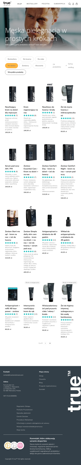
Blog (41, 383)
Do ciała (41, 59)
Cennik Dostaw (22, 416)
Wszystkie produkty (15, 72)
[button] (10, 115)
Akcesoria (39, 66)
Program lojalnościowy (47, 386)
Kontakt (42, 389)
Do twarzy (27, 59)
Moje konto (21, 430)
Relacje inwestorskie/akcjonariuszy (30, 427)
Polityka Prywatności (25, 410)
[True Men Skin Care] (7, 4)
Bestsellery (12, 59)
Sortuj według (71, 65)
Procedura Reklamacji (25, 420)
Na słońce (11, 66)
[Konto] (73, 4)
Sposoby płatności (24, 413)
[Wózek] (77, 4)
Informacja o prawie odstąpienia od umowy (33, 423)
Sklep (41, 376)
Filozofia (42, 379)
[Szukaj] (69, 4)
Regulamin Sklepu (23, 406)
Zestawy (25, 66)
